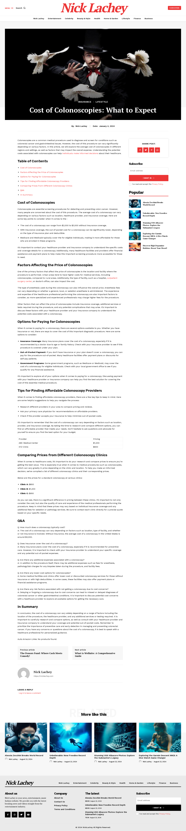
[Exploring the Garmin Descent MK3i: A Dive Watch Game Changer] (135, 236)
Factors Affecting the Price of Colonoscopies (41, 172)
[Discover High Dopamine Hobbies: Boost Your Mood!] (135, 247)
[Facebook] (139, 150)
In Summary (26, 195)
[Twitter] (145, 150)
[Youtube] (28, 814)
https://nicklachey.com (43, 676)
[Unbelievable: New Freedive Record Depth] (135, 214)
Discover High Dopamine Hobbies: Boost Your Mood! (155, 246)
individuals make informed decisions (80, 153)
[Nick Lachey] (24, 674)
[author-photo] (6, 759)
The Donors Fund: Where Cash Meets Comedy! (41, 654)
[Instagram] (14, 814)
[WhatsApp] (157, 150)
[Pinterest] (151, 150)
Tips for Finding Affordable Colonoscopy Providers (44, 181)
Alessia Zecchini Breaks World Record (153, 203)
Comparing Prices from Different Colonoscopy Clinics (46, 186)
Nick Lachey (81, 126)
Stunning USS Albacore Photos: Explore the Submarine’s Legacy (153, 225)
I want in (147, 178)
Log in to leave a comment (30, 693)
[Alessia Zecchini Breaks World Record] (135, 203)
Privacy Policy (157, 184)
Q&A (22, 190)
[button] (21, 8)
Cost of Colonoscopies (31, 167)
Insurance (84, 102)
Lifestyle (102, 102)
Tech (87, 817)
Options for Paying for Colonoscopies (38, 176)
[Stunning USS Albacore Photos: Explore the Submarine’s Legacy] (135, 225)
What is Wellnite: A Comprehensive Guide (95, 654)
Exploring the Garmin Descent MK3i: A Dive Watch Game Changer (155, 236)
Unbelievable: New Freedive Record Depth (105, 805)
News (87, 801)
